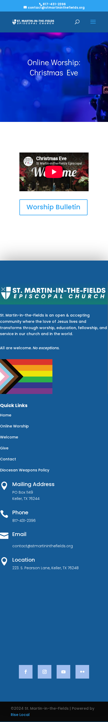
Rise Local (20, 714)
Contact (8, 459)
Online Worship (14, 426)
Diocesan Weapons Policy (24, 470)
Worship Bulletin (53, 207)
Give (4, 448)
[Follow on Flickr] (82, 672)
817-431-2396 (54, 4)
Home (5, 415)
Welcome (9, 437)
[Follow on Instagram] (44, 672)
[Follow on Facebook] (26, 672)
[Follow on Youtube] (63, 672)
